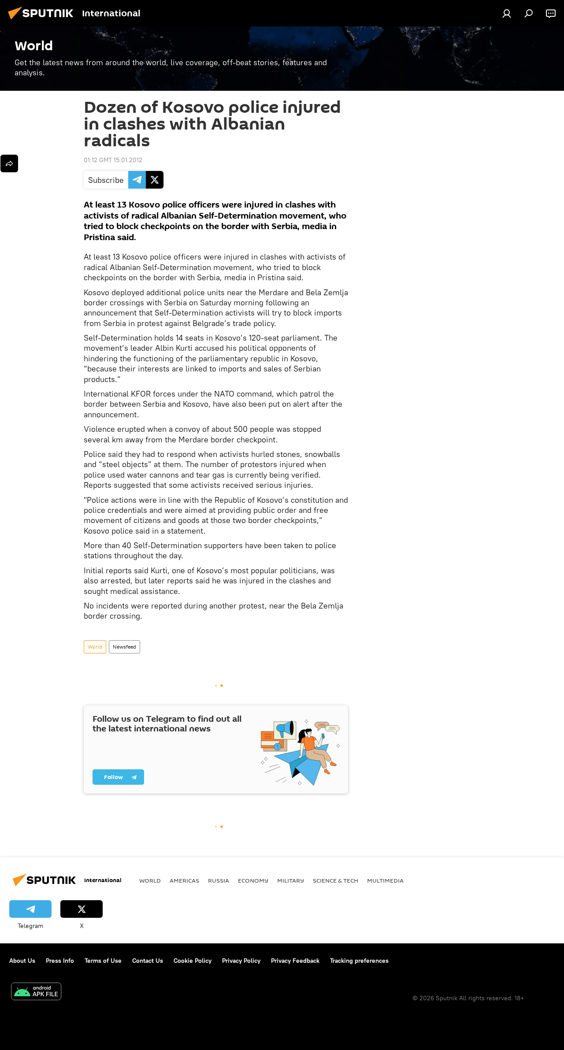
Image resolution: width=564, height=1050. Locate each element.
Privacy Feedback (295, 961)
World (95, 646)
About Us (22, 961)
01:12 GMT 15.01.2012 (113, 160)
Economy (253, 880)
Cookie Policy (193, 961)
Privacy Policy (241, 961)
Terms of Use (103, 961)
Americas (184, 880)
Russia (218, 880)
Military (290, 880)
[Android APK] (36, 992)
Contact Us (147, 961)
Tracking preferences (359, 961)
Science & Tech (335, 880)
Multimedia (385, 880)
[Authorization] (507, 13)
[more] (9, 163)
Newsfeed (124, 646)
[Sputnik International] (43, 21)
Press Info (60, 961)
